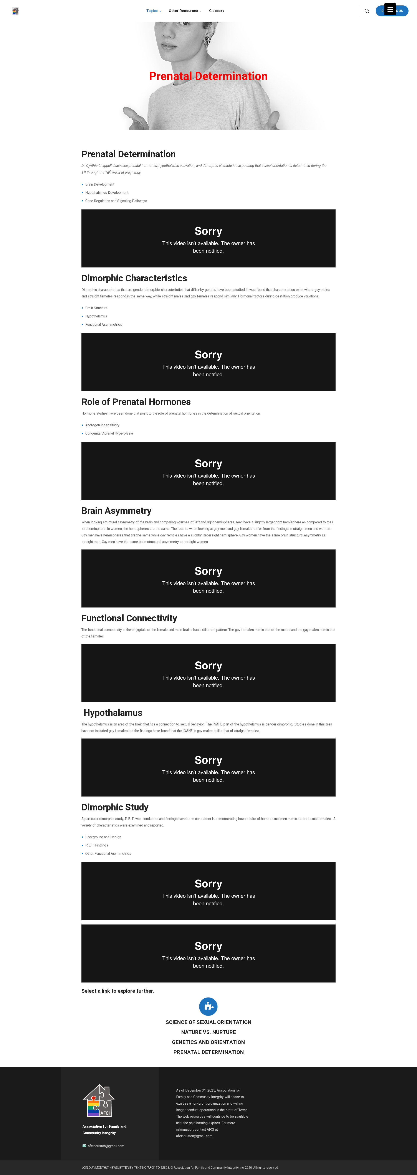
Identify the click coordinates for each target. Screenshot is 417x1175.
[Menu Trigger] (390, 9)
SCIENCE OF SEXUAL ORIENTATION (209, 1022)
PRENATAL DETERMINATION (208, 1052)
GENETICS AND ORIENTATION (208, 1042)
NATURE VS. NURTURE (208, 1032)
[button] (367, 11)
